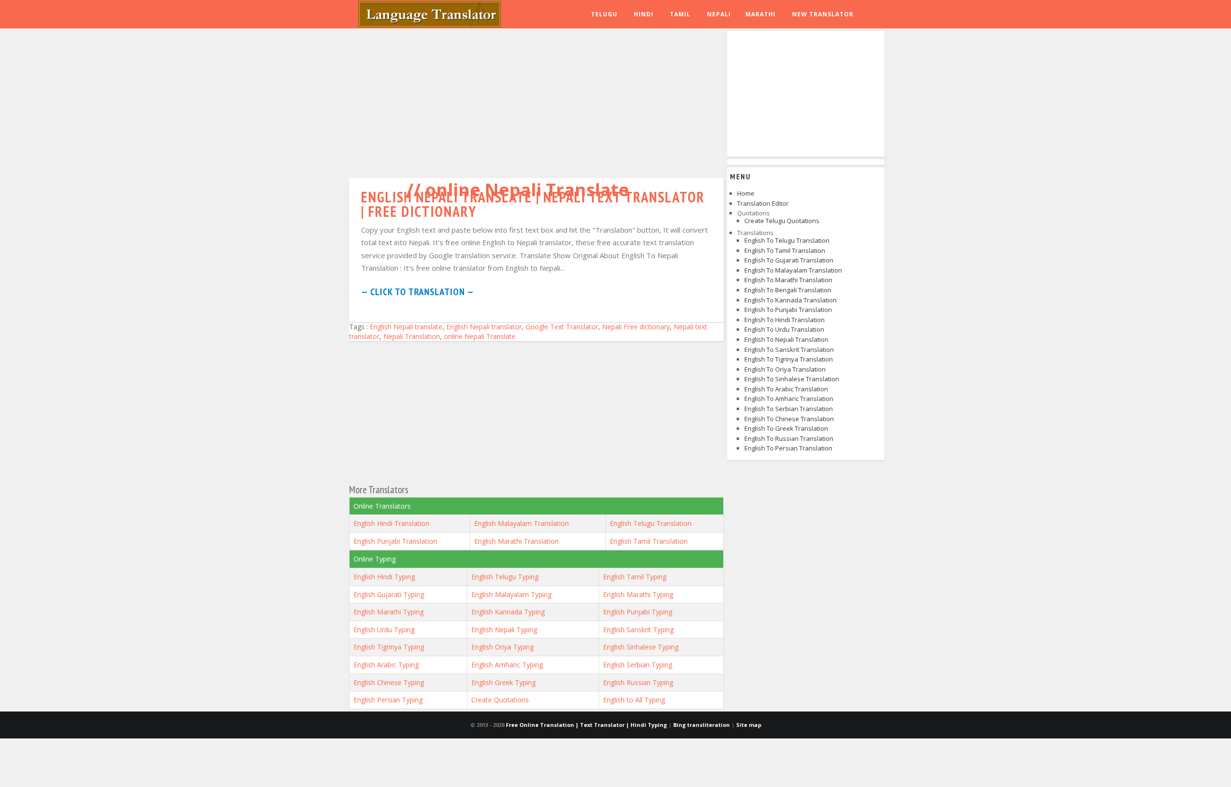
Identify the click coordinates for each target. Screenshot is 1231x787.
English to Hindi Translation (784, 319)
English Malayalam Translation (521, 523)
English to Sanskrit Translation (789, 349)
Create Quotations (500, 699)
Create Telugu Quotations (781, 220)
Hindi (643, 14)
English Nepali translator (484, 326)
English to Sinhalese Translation (791, 379)
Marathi (760, 14)
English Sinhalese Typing (640, 646)
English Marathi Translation (516, 541)
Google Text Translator (562, 326)
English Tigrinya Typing (388, 646)
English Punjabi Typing (637, 611)
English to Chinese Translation (789, 418)
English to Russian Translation (788, 438)
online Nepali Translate (479, 336)
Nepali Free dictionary (636, 326)
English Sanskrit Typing (638, 629)
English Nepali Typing (504, 629)
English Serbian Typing (637, 664)
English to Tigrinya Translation (788, 359)
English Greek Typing (503, 682)
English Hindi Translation (391, 523)
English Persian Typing (388, 699)
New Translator (823, 14)
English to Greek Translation (786, 428)
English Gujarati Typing (388, 594)
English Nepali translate (406, 326)
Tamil (680, 14)
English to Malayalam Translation (793, 270)
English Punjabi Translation (395, 541)
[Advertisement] (536, 101)
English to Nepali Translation (786, 339)
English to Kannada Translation (790, 300)
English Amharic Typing (507, 664)
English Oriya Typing (502, 646)
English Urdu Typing (384, 629)
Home (745, 193)
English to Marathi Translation (788, 279)
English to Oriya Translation (785, 369)
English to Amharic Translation (788, 398)
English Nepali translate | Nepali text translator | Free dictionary (533, 204)
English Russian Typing (638, 682)
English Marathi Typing (638, 594)
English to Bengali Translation (787, 290)
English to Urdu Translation (784, 329)
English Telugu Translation (650, 523)
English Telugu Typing (505, 576)
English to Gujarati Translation (788, 260)
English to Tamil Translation (784, 250)
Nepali (719, 14)
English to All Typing (634, 699)
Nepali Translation (411, 336)
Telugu (604, 14)
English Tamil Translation (649, 541)
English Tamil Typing (634, 576)
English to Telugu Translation (786, 240)
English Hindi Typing (384, 576)
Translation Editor (763, 203)
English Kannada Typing (508, 611)
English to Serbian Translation (788, 408)
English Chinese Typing (388, 682)
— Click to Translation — (417, 292)
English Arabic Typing (386, 664)
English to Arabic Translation (786, 389)
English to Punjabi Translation (788, 309)
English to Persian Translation (788, 448)
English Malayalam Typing (511, 594)
